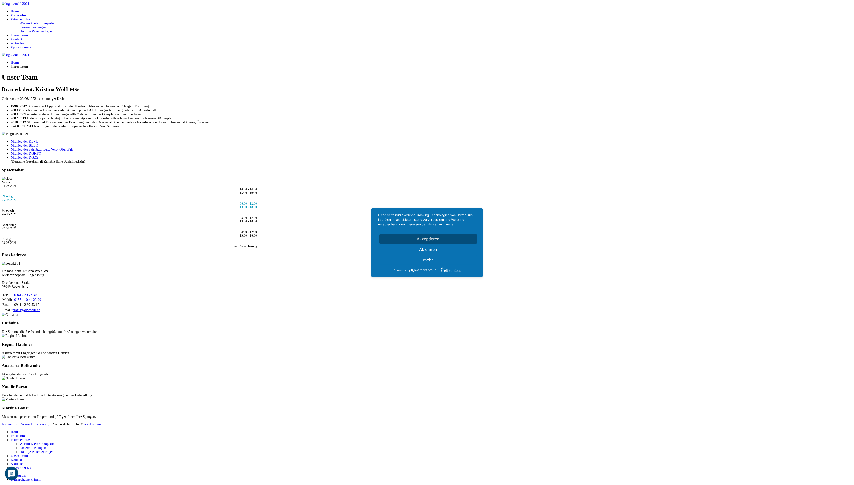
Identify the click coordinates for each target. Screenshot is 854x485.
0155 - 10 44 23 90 (27, 300)
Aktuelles (17, 43)
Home (15, 11)
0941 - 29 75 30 (25, 295)
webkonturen (93, 424)
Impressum (10, 424)
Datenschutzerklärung (36, 424)
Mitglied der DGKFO (26, 153)
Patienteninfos (20, 19)
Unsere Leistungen (33, 27)
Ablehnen (428, 249)
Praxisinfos (18, 15)
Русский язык (21, 47)
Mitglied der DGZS (24, 157)
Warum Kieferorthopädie (37, 23)
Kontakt (16, 39)
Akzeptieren (428, 238)
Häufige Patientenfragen (37, 31)
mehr (428, 259)
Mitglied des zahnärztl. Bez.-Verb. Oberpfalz (42, 149)
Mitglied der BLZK (24, 145)
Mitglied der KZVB (25, 141)
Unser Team (19, 35)
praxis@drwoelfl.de (26, 310)
